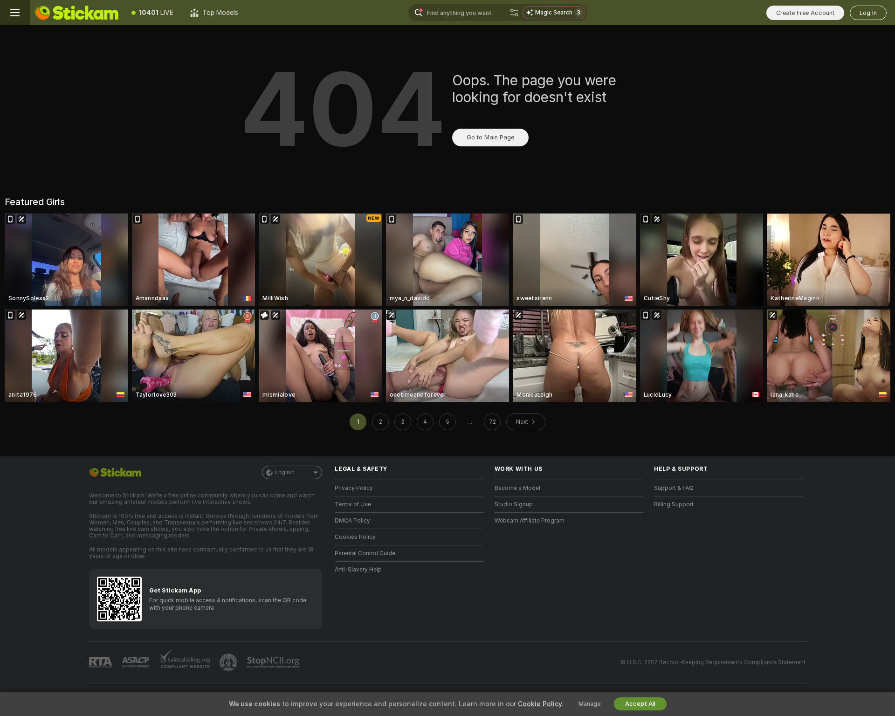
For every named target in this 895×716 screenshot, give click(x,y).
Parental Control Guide (365, 553)
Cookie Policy (540, 704)
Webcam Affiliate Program (530, 520)
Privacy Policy (354, 488)
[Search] (514, 12)
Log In (868, 12)
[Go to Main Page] (76, 12)
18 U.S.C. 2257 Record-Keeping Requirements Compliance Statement (713, 662)
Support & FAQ (674, 488)
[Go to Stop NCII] (274, 662)
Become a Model (517, 488)
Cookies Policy (355, 537)
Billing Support (674, 504)
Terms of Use (353, 504)
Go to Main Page (490, 137)
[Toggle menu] (15, 12)
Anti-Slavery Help (358, 569)
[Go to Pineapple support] (229, 662)
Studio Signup (514, 504)
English (285, 472)
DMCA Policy (352, 520)
